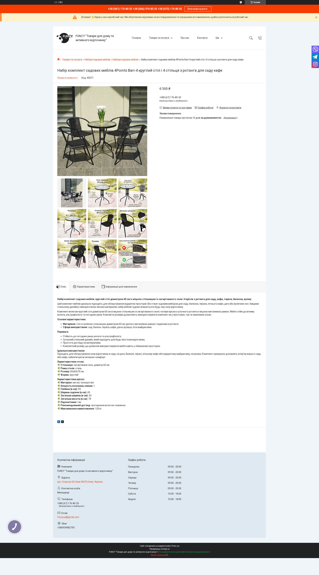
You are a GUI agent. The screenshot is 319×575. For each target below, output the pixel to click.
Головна (136, 37)
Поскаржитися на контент (171, 552)
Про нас (185, 37)
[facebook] (58, 422)
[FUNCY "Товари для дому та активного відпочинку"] (64, 38)
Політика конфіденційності (197, 552)
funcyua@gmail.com (68, 517)
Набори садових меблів (97, 59)
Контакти (202, 37)
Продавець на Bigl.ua (160, 549)
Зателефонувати (198, 8)
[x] (62, 422)
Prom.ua (175, 546)
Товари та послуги (159, 37)
